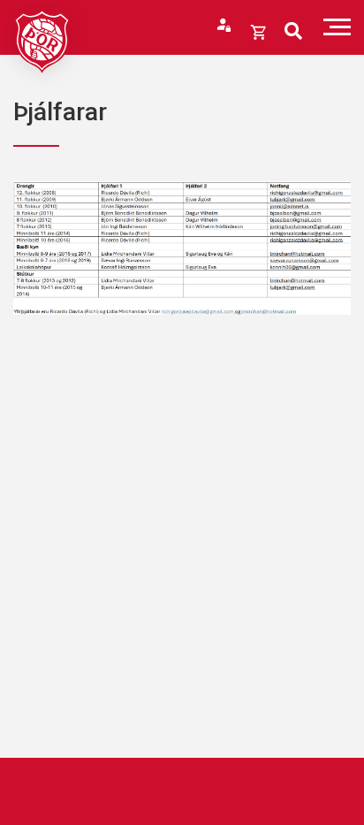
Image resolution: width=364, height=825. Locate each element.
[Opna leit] (293, 31)
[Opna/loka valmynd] (337, 27)
